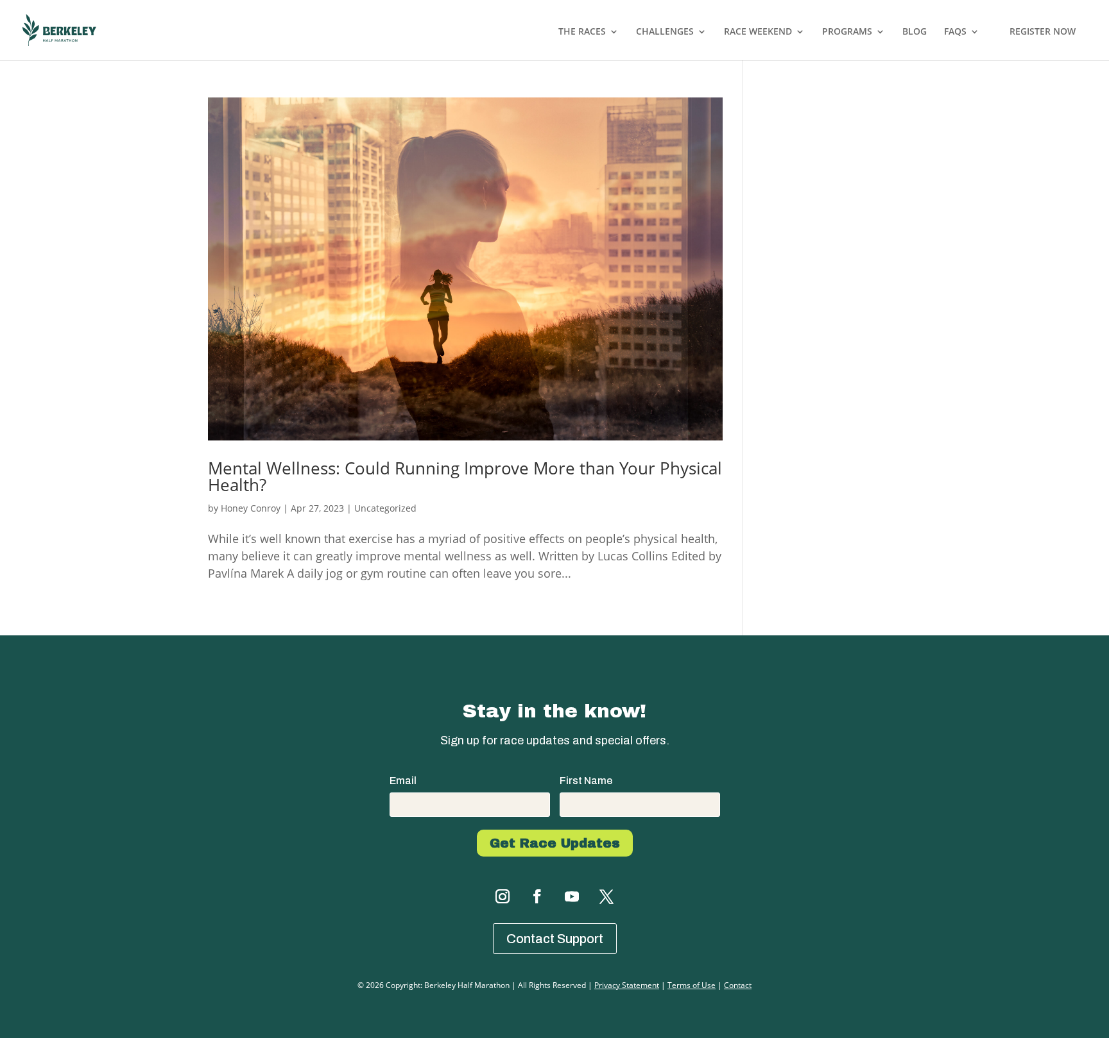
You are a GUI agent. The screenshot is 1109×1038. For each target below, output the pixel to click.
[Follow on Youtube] (572, 896)
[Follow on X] (606, 896)
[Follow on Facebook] (537, 896)
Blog (914, 32)
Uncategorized (385, 508)
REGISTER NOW (1043, 31)
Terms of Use (691, 985)
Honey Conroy (250, 508)
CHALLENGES (665, 32)
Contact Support (554, 939)
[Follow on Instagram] (502, 896)
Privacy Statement (626, 985)
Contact (738, 985)
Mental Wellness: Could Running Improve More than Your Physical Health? (465, 476)
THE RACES (582, 32)
